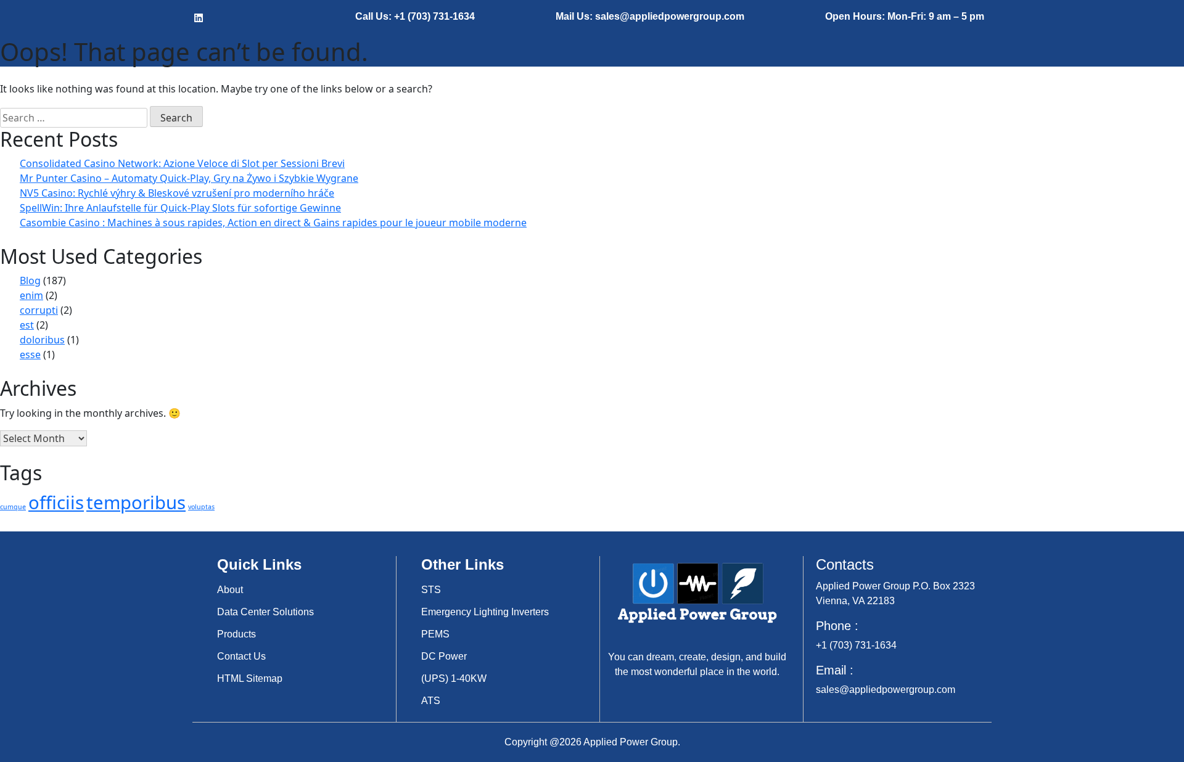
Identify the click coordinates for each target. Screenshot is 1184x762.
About (230, 589)
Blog (30, 280)
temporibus (136, 502)
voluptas (201, 506)
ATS (430, 700)
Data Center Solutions (265, 612)
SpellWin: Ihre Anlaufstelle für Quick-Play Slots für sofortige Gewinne (180, 208)
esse (30, 354)
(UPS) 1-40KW (454, 678)
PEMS (435, 634)
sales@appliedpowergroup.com (885, 689)
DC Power (444, 656)
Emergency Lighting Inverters (485, 612)
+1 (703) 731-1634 (856, 645)
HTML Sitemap (249, 678)
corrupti (39, 310)
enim (31, 295)
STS (431, 589)
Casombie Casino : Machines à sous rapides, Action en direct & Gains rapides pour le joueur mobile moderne (273, 222)
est (27, 325)
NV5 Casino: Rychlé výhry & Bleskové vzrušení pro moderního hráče (177, 193)
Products (236, 634)
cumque (13, 506)
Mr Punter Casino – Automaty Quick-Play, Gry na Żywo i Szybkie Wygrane (189, 178)
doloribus (42, 339)
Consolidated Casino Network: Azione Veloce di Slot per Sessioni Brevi (182, 163)
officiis (56, 502)
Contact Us (241, 656)
